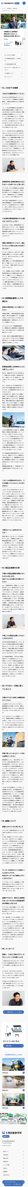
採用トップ (5, 1151)
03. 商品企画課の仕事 (10, 64)
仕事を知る (5, 1155)
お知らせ (5, 1168)
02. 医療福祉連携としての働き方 (13, 60)
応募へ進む (9, 1046)
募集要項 (5, 1171)
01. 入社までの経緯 (10, 55)
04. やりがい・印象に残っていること (13, 69)
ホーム (3, 8)
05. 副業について (9, 73)
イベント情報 (6, 1165)
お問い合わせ (18, 1184)
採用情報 (9, 8)
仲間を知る (15, 8)
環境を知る (5, 1158)
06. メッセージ (8, 77)
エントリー (9, 1184)
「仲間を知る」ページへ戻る (14, 1012)
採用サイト (17, 3)
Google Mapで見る (6, 1145)
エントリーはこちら (10, 1182)
